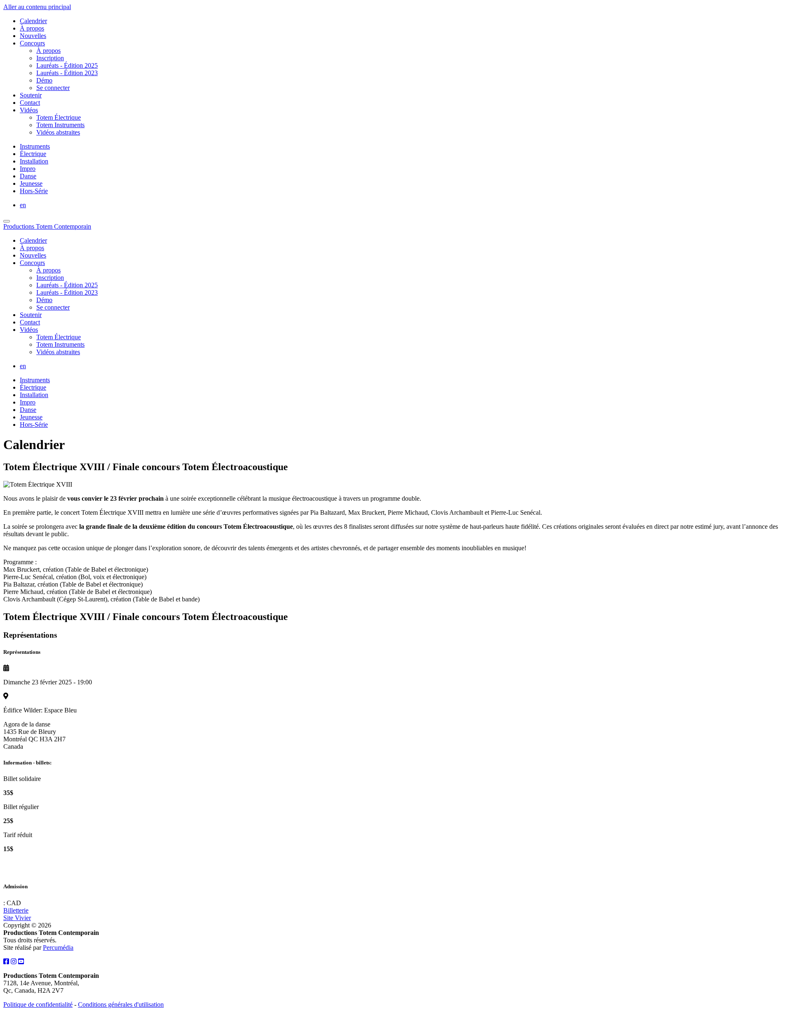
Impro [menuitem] (27, 168)
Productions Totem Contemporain (47, 226)
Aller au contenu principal (37, 6)
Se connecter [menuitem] (53, 87)
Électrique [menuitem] (33, 153)
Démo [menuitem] (44, 80)
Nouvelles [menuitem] (33, 35)
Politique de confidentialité (38, 1004)
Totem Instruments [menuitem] (60, 124)
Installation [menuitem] (34, 161)
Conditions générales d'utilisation (121, 1004)
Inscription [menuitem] (50, 58)
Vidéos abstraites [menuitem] (58, 132)
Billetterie (15, 910)
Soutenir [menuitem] (31, 95)
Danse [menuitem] (28, 176)
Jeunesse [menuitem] (31, 183)
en (23, 204)
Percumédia (58, 947)
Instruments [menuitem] (35, 146)
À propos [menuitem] (32, 28)
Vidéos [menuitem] (29, 110)
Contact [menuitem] (30, 102)
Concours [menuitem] (32, 43)
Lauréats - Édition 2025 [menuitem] (67, 65)
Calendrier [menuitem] (33, 20)
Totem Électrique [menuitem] (58, 117)
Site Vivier (17, 917)
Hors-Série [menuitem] (34, 190)
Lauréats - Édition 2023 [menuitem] (67, 72)
